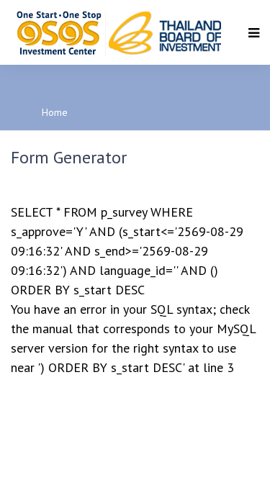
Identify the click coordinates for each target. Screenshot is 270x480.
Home (55, 112)
